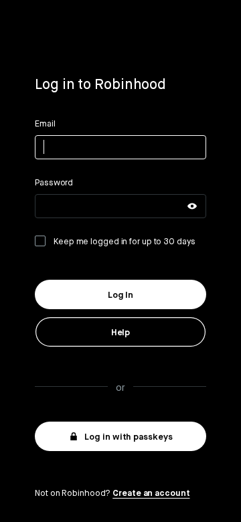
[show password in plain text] (192, 206)
